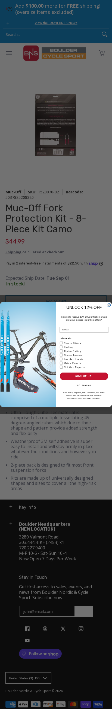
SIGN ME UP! (84, 376)
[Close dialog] (109, 305)
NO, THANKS (84, 386)
